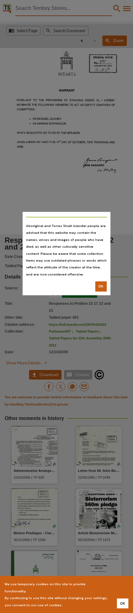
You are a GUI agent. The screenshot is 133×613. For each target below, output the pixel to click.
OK (101, 286)
